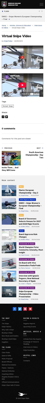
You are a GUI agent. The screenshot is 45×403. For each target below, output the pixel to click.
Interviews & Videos (27, 243)
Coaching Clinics (7, 374)
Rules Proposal (7, 359)
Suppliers (5, 342)
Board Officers (7, 362)
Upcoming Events (29, 327)
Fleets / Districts (8, 368)
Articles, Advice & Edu (32, 333)
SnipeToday (8, 41)
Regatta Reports (29, 324)
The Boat (6, 318)
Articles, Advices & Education (20, 25)
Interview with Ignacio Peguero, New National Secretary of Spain (29, 278)
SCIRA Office (25, 226)
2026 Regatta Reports (27, 199)
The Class (6, 347)
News (21, 186)
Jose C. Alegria (26, 283)
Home (4, 25)
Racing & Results (31, 318)
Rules (22, 231)
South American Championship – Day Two (34, 155)
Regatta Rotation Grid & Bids (10, 378)
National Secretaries (9, 365)
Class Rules (6, 352)
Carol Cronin (25, 255)
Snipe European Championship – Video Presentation (28, 294)
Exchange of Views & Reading (31, 343)
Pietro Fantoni (25, 268)
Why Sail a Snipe (8, 330)
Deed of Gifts (6, 356)
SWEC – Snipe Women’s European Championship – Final (30, 205)
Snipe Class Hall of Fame (10, 385)
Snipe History (6, 327)
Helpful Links (29, 355)
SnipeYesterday (29, 350)
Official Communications (10, 382)
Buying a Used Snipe (9, 339)
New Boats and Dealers (10, 336)
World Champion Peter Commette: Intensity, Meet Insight (31, 250)
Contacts (26, 361)
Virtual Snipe (8, 106)
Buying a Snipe (7, 333)
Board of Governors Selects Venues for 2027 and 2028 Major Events (30, 221)
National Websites (8, 371)
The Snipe (5, 324)
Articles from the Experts (32, 339)
